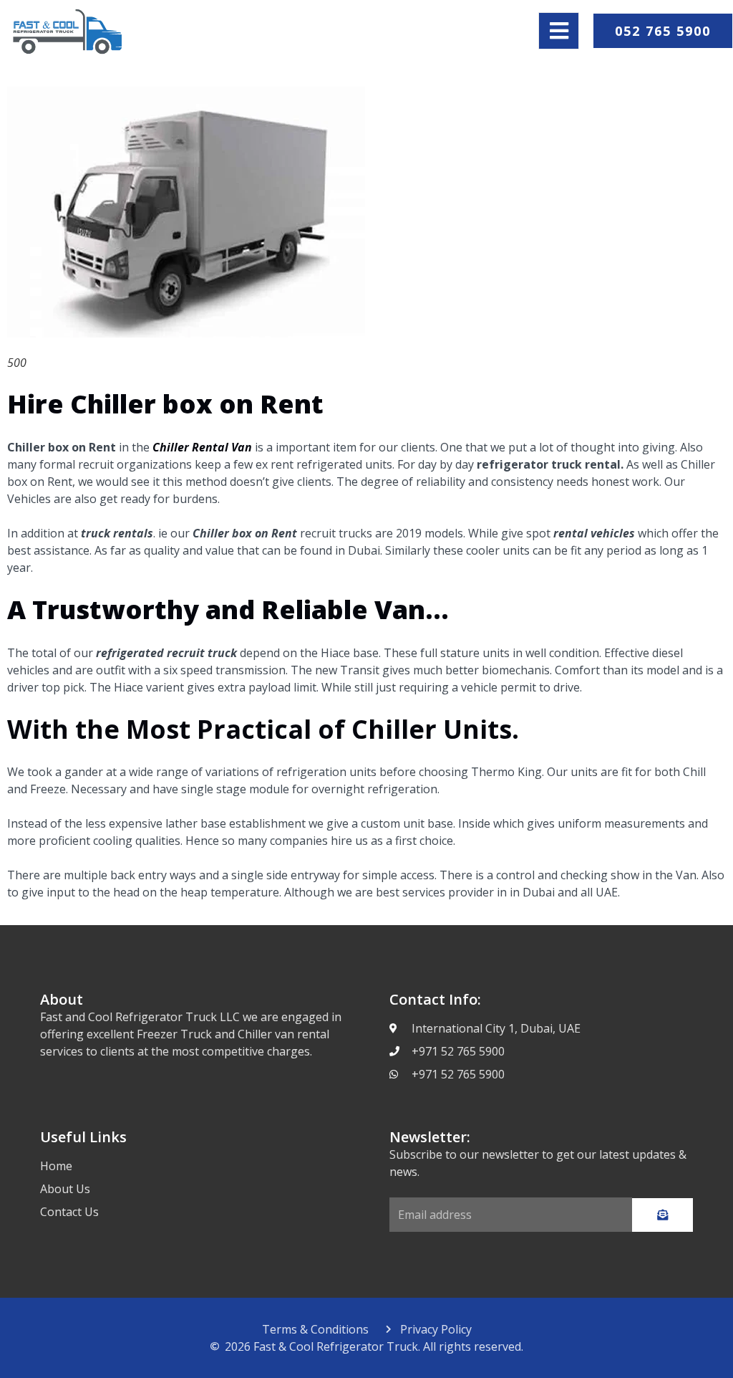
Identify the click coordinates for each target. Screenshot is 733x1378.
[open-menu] (558, 30)
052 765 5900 (663, 30)
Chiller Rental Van (202, 447)
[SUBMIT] (662, 1215)
